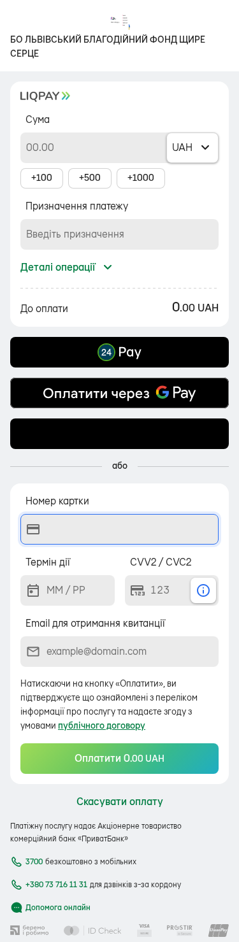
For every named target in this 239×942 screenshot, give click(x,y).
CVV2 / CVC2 (160, 562)
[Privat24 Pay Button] (119, 352)
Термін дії (47, 562)
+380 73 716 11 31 (56, 884)
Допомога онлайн (58, 907)
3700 (34, 861)
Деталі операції (57, 267)
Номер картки (57, 501)
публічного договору (101, 725)
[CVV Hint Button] (203, 590)
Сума (37, 119)
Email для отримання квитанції (95, 623)
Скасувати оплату (119, 802)
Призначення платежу (76, 206)
